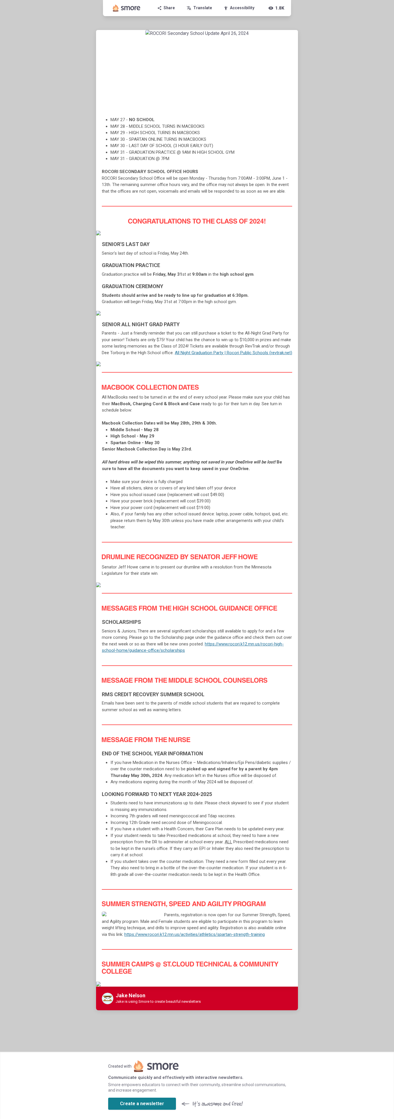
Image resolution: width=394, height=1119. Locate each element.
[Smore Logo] (126, 8)
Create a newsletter (142, 1103)
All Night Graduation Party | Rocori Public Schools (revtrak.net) (233, 352)
